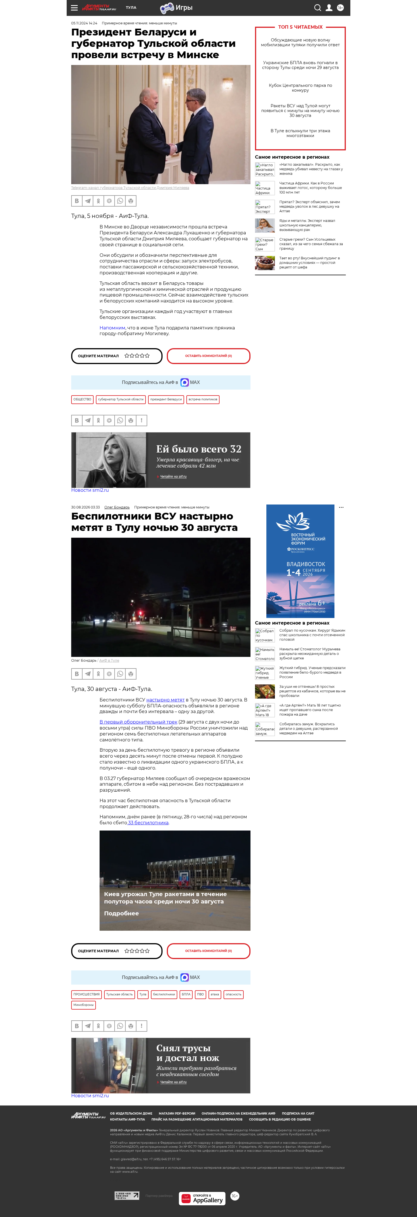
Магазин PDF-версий (177, 1113)
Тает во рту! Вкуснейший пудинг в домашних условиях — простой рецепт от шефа (309, 262)
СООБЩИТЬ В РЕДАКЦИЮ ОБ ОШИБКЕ (280, 1119)
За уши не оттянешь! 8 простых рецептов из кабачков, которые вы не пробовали (312, 691)
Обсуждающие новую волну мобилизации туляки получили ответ (300, 42)
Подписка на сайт (298, 1113)
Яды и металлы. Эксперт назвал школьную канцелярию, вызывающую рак (307, 225)
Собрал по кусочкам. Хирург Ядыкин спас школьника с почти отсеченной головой (312, 635)
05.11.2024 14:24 (84, 23)
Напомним (112, 328)
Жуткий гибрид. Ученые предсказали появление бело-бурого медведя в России (312, 672)
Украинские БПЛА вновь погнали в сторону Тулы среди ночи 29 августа (300, 65)
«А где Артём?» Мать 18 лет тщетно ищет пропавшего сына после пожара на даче (310, 709)
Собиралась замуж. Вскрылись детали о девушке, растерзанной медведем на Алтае (308, 728)
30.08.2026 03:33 (85, 507)
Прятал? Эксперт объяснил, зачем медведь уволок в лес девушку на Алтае (309, 206)
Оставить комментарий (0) (208, 356)
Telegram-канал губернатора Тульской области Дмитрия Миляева (130, 188)
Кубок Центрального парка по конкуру (300, 88)
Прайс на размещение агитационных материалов (197, 1119)
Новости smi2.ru (90, 490)
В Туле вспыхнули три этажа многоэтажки (300, 133)
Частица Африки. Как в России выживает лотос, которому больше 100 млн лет (310, 187)
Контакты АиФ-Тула (127, 1119)
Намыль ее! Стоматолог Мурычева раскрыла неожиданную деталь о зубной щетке (309, 653)
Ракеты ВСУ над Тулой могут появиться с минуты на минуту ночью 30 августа (300, 111)
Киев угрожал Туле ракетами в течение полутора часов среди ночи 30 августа (165, 898)
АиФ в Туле (109, 660)
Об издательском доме (131, 1113)
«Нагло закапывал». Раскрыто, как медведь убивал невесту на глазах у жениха (311, 169)
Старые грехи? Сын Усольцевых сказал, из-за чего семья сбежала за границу (311, 244)
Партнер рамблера (159, 1195)
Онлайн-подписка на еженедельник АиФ (238, 1113)
